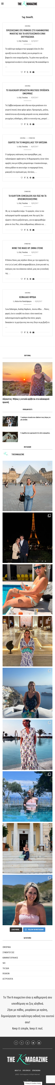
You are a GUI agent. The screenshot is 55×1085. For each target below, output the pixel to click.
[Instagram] (27, 1043)
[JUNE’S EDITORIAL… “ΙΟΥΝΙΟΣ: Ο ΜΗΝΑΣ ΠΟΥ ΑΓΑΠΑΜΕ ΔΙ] (27, 900)
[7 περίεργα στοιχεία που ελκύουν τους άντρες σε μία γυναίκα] (10, 421)
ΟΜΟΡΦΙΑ (7, 947)
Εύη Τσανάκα (23, 41)
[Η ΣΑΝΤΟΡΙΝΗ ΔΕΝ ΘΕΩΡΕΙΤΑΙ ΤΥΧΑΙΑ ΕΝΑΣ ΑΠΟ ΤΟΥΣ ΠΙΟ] (27, 693)
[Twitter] (22, 1043)
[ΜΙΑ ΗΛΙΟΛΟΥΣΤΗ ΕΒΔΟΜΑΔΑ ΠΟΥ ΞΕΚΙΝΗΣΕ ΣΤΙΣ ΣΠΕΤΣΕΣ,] (27, 848)
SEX (4, 963)
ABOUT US (18, 1070)
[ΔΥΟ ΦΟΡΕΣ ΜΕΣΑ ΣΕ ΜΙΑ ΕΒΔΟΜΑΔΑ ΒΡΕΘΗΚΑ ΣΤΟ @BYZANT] (27, 641)
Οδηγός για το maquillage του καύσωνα (27, 142)
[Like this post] (22, 72)
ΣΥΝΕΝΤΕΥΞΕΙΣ (8, 952)
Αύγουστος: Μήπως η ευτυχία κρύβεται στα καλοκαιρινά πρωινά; (26, 400)
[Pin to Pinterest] (30, 72)
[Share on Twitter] (27, 72)
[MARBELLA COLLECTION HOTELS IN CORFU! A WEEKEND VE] (27, 796)
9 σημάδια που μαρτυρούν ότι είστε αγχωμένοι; (35, 433)
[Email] (39, 1043)
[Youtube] (33, 1043)
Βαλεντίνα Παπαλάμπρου (23, 301)
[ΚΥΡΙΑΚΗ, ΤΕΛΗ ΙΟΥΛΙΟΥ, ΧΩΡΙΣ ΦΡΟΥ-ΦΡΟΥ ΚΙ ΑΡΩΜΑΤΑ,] (27, 589)
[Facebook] (16, 1043)
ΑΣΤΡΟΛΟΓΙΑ (8, 978)
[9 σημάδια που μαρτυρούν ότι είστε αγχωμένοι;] (10, 437)
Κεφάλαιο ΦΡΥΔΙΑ (27, 297)
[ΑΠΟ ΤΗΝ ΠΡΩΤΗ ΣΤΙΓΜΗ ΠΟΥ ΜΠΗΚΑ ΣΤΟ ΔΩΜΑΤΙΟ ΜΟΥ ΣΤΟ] (27, 744)
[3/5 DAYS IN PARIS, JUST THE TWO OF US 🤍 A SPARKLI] (27, 537)
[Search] (52, 4)
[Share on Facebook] (24, 72)
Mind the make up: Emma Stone (27, 248)
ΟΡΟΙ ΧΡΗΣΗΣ (27, 1070)
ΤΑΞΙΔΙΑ (6, 968)
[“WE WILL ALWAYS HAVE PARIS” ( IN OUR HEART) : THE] (27, 486)
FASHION (6, 973)
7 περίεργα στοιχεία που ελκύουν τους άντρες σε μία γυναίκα (35, 418)
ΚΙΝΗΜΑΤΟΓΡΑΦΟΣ (10, 957)
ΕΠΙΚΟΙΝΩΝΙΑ (36, 1070)
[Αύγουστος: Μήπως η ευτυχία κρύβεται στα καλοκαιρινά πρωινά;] (27, 379)
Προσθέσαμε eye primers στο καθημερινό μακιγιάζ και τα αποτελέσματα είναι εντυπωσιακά (27, 33)
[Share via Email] (33, 72)
